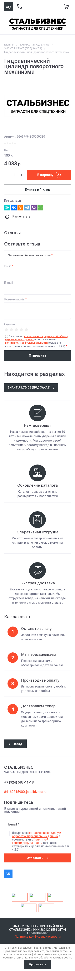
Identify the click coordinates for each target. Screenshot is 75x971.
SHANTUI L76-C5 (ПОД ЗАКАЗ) (23, 48)
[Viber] (34, 207)
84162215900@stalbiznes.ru (25, 792)
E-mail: (8, 283)
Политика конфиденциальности (37, 936)
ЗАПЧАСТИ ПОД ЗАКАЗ (35, 44)
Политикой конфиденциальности (26, 342)
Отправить (37, 355)
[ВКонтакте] (14, 207)
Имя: (8, 266)
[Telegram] (27, 207)
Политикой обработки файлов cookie (48, 957)
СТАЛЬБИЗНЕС (37, 21)
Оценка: (9, 324)
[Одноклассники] (20, 207)
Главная (9, 44)
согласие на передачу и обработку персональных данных (36, 834)
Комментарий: (15, 299)
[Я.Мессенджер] (7, 207)
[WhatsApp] (40, 207)
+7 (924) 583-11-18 (19, 782)
